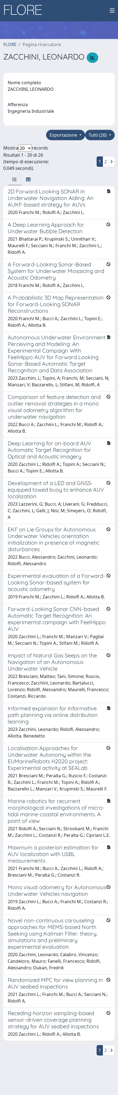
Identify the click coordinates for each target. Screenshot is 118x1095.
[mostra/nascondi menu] (112, 10)
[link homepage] (25, 10)
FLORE (9, 44)
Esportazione (64, 135)
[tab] (14, 179)
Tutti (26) (98, 135)
